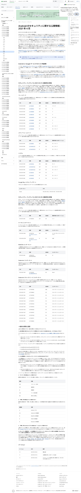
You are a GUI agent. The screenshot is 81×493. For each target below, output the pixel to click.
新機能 (2, 7)
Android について (19, 490)
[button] (6, 17)
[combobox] (58, 1)
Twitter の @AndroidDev (42, 477)
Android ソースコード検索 (23, 1)
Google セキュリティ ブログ (43, 480)
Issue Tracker (61, 486)
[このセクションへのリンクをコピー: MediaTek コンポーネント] (32, 244)
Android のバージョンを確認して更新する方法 (43, 37)
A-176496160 (31, 146)
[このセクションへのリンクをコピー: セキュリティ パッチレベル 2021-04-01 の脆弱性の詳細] (53, 83)
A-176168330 (31, 143)
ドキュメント (12, 1)
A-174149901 (31, 175)
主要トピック (25, 7)
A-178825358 (31, 128)
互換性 (32, 7)
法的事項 (30, 490)
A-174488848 (31, 111)
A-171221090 (31, 169)
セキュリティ (17, 7)
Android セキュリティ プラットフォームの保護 (27, 50)
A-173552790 (31, 114)
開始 (76, 14)
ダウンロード (18, 479)
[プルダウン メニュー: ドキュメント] (15, 1)
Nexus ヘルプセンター (63, 479)
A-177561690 (31, 105)
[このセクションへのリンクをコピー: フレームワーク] (27, 95)
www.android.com (62, 480)
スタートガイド (9, 7)
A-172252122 (31, 172)
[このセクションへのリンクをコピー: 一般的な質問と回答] (31, 326)
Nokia (43, 438)
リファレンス (56, 7)
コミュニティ (25, 490)
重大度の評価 (60, 45)
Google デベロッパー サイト (25, 429)
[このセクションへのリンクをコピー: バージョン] (26, 445)
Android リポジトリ (19, 475)
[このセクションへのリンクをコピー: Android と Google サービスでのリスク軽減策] (47, 64)
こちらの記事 (21, 354)
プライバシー (40, 490)
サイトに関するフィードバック (49, 490)
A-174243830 (31, 120)
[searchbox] (7, 11)
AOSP (19, 21)
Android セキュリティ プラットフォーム (31, 66)
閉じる (70, 14)
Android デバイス (39, 7)
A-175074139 (31, 166)
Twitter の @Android (41, 475)
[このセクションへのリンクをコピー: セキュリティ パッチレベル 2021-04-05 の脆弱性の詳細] (53, 197)
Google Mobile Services (63, 482)
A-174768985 (31, 123)
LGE (35, 438)
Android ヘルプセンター (63, 475)
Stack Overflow (62, 484)
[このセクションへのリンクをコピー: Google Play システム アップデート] (37, 182)
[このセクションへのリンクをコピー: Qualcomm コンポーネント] (33, 260)
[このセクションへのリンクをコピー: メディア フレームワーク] (32, 133)
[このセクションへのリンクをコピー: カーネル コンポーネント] (32, 222)
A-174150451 (31, 178)
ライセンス (35, 490)
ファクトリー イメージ (20, 482)
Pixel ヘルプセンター (63, 477)
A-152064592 (31, 117)
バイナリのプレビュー (20, 480)
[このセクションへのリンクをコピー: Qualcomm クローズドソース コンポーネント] (42, 277)
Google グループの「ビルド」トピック (44, 484)
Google (28, 438)
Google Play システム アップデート (47, 92)
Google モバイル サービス (60, 75)
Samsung (47, 438)
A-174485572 (31, 108)
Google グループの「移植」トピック (44, 486)
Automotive (48, 7)
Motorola (39, 438)
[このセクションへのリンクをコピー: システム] (24, 153)
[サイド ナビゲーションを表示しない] (13, 491)
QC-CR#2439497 (32, 273)
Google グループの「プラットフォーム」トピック (46, 482)
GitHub (17, 486)
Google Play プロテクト (47, 66)
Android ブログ (40, 479)
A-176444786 (31, 149)
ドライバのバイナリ (19, 484)
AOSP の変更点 (46, 16)
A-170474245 (31, 126)
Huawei (32, 438)
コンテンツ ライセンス (35, 465)
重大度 (23, 88)
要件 (17, 477)
